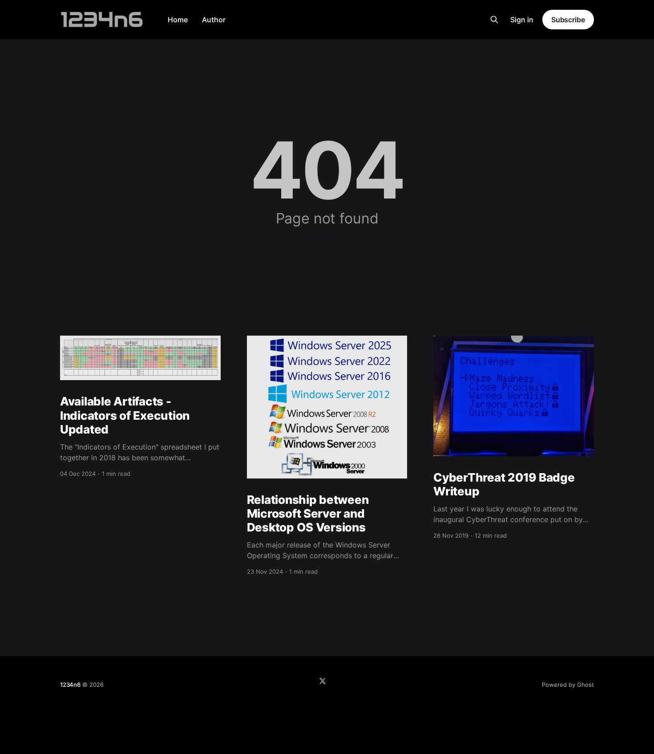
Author (214, 19)
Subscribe (568, 19)
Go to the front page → (327, 235)
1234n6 (70, 684)
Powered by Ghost (568, 684)
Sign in (521, 19)
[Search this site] (494, 19)
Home (178, 19)
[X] (322, 681)
